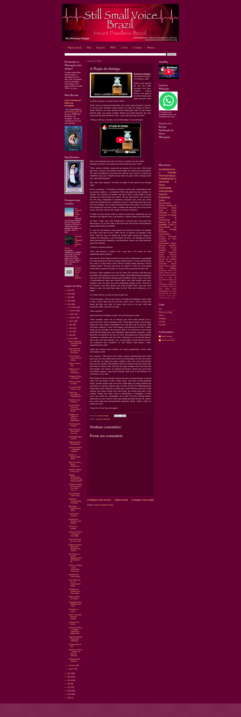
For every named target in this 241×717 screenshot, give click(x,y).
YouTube (162, 322)
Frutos (161, 268)
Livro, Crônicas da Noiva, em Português (73, 103)
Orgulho (173, 243)
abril (71, 335)
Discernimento (165, 203)
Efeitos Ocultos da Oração (74, 598)
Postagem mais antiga (142, 500)
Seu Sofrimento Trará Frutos (74, 494)
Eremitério (163, 232)
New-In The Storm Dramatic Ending (75, 617)
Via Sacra (172, 293)
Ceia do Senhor (170, 266)
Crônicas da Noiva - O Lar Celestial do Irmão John (75, 568)
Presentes (163, 215)
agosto (72, 321)
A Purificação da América (75, 425)
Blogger (141, 712)
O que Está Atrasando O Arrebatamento (75, 394)
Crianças (173, 255)
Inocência (162, 275)
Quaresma (172, 252)
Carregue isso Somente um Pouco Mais (74, 591)
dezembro (73, 307)
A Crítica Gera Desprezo (74, 515)
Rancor (165, 286)
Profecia (162, 252)
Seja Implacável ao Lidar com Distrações (74, 351)
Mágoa (174, 295)
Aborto (161, 266)
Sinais (161, 277)
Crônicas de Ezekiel (167, 257)
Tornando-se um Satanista (74, 401)
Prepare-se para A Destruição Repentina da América (75, 547)
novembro (73, 311)
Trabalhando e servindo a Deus (167, 181)
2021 (69, 673)
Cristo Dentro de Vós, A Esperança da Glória (75, 583)
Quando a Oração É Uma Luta (75, 470)
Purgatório (162, 250)
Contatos (137, 47)
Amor (162, 200)
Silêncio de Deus (169, 298)
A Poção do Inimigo (73, 527)
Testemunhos (164, 234)
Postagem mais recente (99, 500)
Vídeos (173, 264)
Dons (174, 213)
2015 (69, 694)
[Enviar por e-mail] (115, 416)
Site (160, 309)
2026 (69, 290)
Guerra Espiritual (164, 196)
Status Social (170, 289)
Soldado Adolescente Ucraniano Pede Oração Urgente (75, 478)
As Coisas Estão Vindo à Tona (75, 388)
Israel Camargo (166, 336)
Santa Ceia (172, 270)
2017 (69, 687)
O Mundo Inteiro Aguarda (74, 660)
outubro (72, 314)
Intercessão (166, 191)
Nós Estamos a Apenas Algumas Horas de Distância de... (75, 558)
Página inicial (75, 47)
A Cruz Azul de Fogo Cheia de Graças (75, 358)
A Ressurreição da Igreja (167, 226)
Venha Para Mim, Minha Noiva (75, 443)
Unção (161, 273)
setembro (72, 318)
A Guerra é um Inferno (74, 623)
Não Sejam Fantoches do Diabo (74, 508)
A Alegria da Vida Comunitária (75, 377)
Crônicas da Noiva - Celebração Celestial (75, 449)
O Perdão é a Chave (73, 610)
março (71, 338)
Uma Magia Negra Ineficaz (75, 438)
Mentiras (173, 275)
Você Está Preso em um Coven (75, 540)
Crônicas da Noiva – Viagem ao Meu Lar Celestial (75, 653)
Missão (162, 205)
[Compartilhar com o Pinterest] (125, 416)
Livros (124, 47)
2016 (69, 691)
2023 (69, 301)
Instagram (162, 318)
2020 (69, 677)
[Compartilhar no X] (120, 416)
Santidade (163, 224)
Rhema (151, 47)
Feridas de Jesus (170, 273)
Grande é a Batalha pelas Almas (74, 457)
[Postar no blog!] (117, 416)
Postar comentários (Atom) (103, 505)
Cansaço (99, 419)
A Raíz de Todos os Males (75, 382)
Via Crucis (172, 291)
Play (89, 47)
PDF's (113, 47)
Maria (174, 208)
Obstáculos (162, 270)
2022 (69, 304)
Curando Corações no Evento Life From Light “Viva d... (75, 487)
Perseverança (167, 175)
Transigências (163, 291)
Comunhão (163, 241)
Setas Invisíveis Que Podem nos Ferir (74, 431)
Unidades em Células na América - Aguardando (74, 417)
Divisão (173, 248)
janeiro (71, 669)
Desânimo (172, 246)
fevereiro (72, 665)
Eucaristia (173, 282)
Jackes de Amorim (168, 340)
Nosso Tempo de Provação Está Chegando (75, 343)
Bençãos (162, 248)
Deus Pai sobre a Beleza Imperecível (75, 464)
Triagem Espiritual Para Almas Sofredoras (75, 639)
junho (71, 328)
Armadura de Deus (167, 239)
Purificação (172, 236)
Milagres (173, 268)
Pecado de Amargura (167, 259)
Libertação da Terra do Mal (74, 575)
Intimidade (165, 187)
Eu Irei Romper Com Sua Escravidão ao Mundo (75, 408)
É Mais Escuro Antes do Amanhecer (74, 371)
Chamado (163, 213)
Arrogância (162, 295)
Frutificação (163, 284)
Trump (171, 224)
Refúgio (173, 229)
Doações (100, 47)
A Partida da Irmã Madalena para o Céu (75, 604)
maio (71, 331)
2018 (69, 684)
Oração (172, 172)
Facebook (162, 325)
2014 (69, 698)
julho (71, 324)
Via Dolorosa (163, 293)
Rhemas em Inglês (165, 312)
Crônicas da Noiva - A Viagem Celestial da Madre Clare (75, 630)
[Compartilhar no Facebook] (122, 416)
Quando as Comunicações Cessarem (75, 501)
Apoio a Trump (167, 210)
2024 (69, 297)
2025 (69, 294)
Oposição (161, 298)
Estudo (161, 255)
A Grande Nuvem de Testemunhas (167, 217)
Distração (106, 419)
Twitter (161, 315)
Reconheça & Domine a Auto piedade (75, 521)
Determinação (164, 243)
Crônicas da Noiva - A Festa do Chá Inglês (75, 534)
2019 (69, 680)
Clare (174, 250)
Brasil (168, 295)
